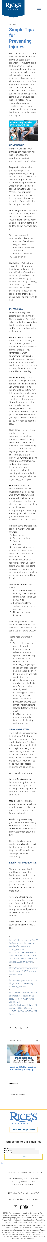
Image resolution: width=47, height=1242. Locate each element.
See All (35, 1040)
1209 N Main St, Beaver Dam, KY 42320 (23, 1172)
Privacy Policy (7, 1220)
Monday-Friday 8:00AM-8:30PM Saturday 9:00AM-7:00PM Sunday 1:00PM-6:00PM (23, 1181)
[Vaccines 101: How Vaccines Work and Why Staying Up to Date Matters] (23, 1054)
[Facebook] (20, 1207)
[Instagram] (26, 1207)
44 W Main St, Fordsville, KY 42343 (23, 1193)
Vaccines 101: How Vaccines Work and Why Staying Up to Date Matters (23, 1068)
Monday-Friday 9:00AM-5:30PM (23, 1199)
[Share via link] (27, 1028)
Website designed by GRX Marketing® (28, 1222)
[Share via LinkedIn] (21, 1028)
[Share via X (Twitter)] (16, 1028)
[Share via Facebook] (10, 1028)
